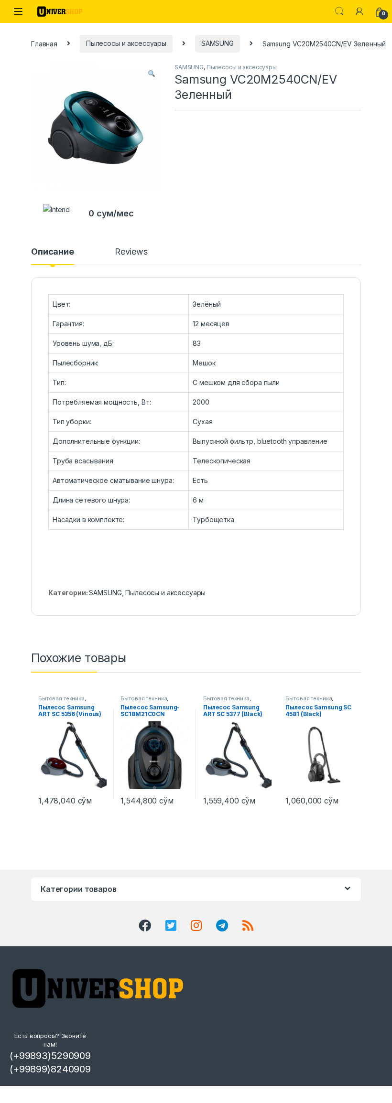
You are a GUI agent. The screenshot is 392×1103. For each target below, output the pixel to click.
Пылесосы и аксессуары (126, 43)
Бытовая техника (61, 698)
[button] (151, 73)
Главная (44, 43)
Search (339, 11)
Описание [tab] (52, 252)
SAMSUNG (217, 43)
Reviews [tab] (131, 252)
